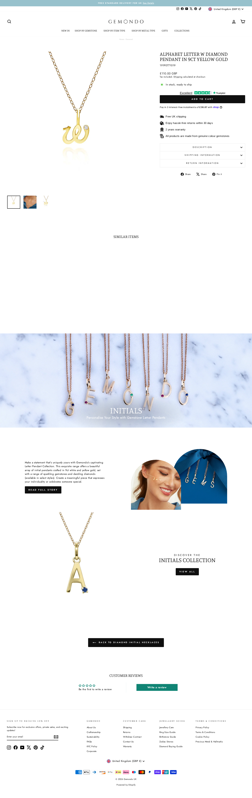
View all (187, 571)
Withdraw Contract (132, 736)
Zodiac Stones (166, 741)
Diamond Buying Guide (171, 746)
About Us (91, 727)
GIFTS (165, 30)
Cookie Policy (202, 736)
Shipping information (202, 155)
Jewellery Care (166, 727)
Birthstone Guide (167, 736)
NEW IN (65, 30)
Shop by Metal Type (144, 30)
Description (202, 147)
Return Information (202, 163)
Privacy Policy (202, 727)
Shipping (177, 76)
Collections (182, 30)
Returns (126, 732)
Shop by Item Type (115, 30)
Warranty (127, 746)
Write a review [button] (156, 687)
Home (121, 39)
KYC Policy (92, 746)
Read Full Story (43, 489)
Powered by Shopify (126, 784)
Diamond (129, 39)
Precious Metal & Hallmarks (209, 741)
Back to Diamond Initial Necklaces (128, 642)
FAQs (89, 741)
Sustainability (93, 736)
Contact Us (128, 741)
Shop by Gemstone (86, 30)
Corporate (92, 751)
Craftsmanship (94, 732)
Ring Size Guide (167, 732)
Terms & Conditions (205, 732)
